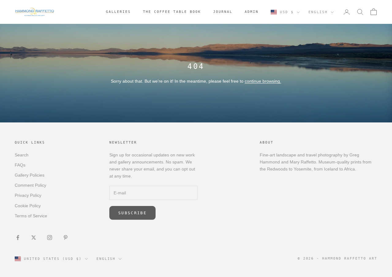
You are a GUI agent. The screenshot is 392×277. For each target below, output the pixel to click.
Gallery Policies (29, 175)
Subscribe (132, 213)
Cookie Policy (28, 205)
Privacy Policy (28, 195)
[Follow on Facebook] (18, 237)
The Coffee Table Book (172, 12)
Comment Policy (30, 185)
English (318, 12)
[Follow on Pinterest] (65, 237)
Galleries (118, 12)
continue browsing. (263, 81)
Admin (251, 12)
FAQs (20, 165)
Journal (222, 12)
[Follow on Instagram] (50, 237)
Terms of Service (31, 215)
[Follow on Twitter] (34, 237)
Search (21, 154)
